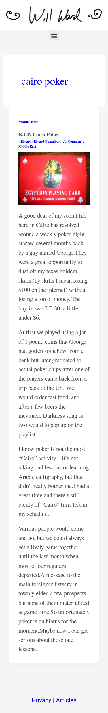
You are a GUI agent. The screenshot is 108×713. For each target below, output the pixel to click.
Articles (66, 700)
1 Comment (73, 141)
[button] (54, 35)
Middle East (28, 121)
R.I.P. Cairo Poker (38, 134)
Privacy (41, 700)
